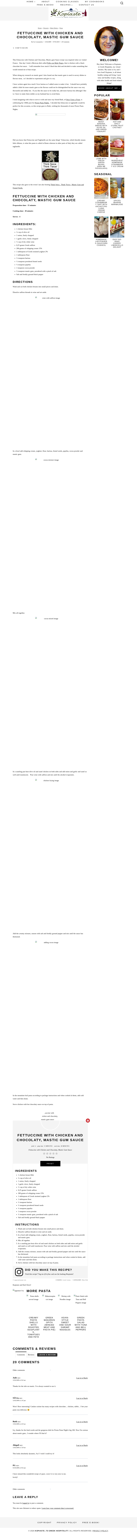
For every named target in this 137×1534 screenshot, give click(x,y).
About (46, 2)
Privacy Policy (67, 1523)
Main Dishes (54, 28)
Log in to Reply (82, 1378)
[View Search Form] (121, 3)
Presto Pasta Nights (42, 103)
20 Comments (65, 42)
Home (40, 28)
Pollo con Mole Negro (55, 63)
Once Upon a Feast (73, 100)
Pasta (61, 28)
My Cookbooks (94, 2)
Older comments (19, 1370)
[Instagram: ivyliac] (20, 1272)
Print (50, 1164)
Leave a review (47, 1355)
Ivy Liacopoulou (38, 42)
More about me (108, 88)
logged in (25, 1503)
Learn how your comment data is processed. (58, 1508)
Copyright (44, 1523)
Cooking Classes (67, 2)
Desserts (46, 28)
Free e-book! (45, 5)
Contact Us (86, 5)
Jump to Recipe (21, 48)
